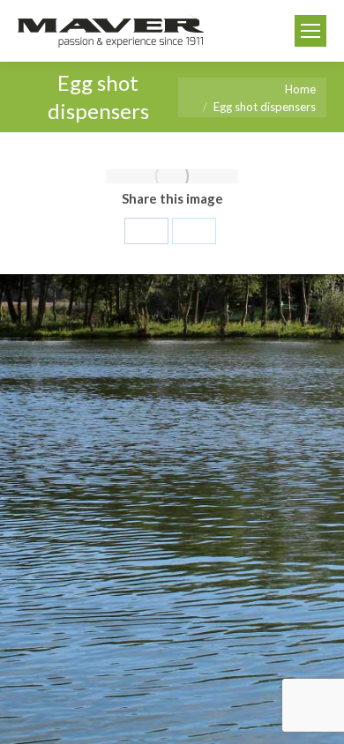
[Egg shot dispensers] (172, 176)
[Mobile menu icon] (310, 31)
